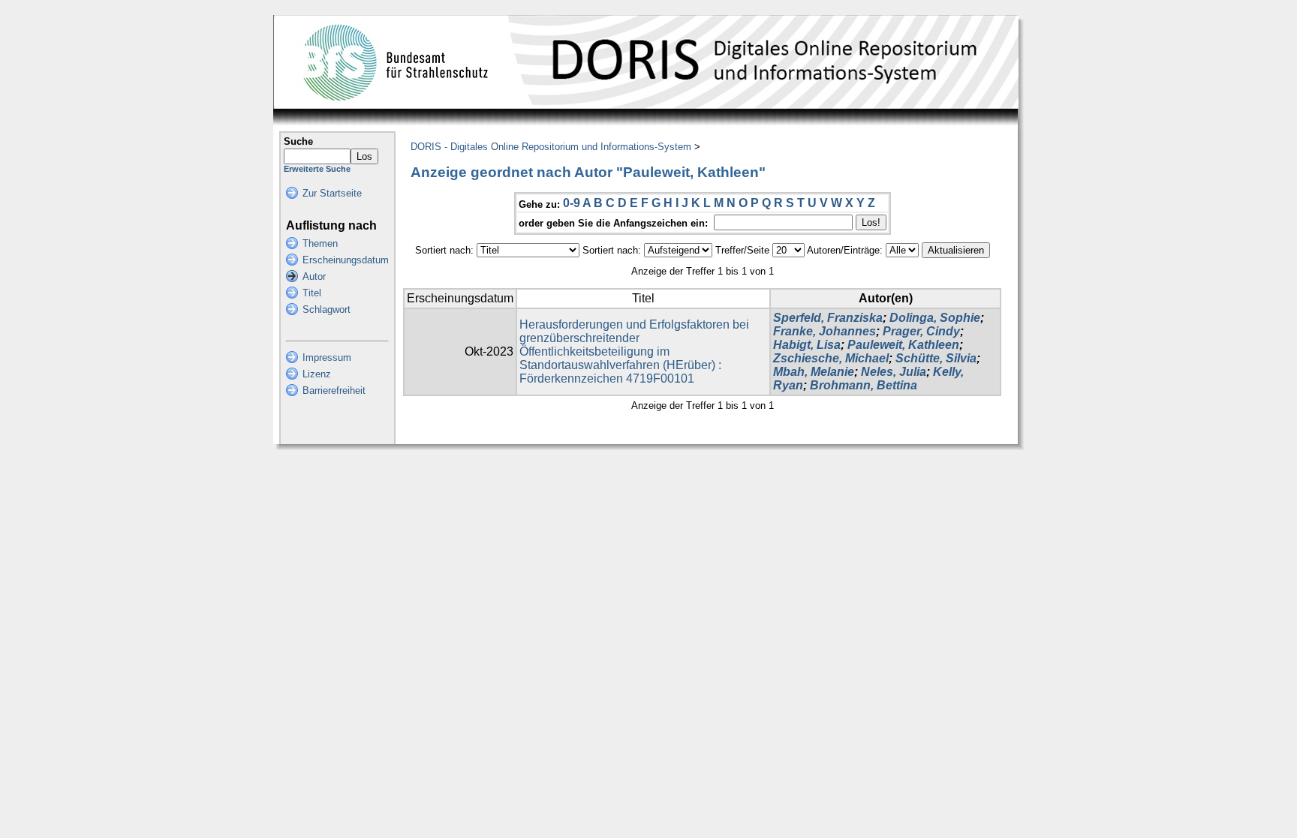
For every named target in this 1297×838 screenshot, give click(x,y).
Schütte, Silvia (936, 358)
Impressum (326, 357)
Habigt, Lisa (807, 344)
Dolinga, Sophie (934, 317)
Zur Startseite (332, 193)
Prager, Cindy (921, 331)
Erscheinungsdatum (345, 260)
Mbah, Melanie (813, 371)
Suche (298, 141)
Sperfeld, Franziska (828, 317)
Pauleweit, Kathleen (903, 344)
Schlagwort (326, 309)
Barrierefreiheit (334, 390)
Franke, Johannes (824, 331)
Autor (314, 276)
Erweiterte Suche (317, 168)
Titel (311, 293)
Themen (320, 243)
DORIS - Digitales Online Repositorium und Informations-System (551, 146)
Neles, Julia (893, 371)
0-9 (571, 203)
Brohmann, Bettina (863, 385)
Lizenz (316, 374)
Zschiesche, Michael (831, 358)
